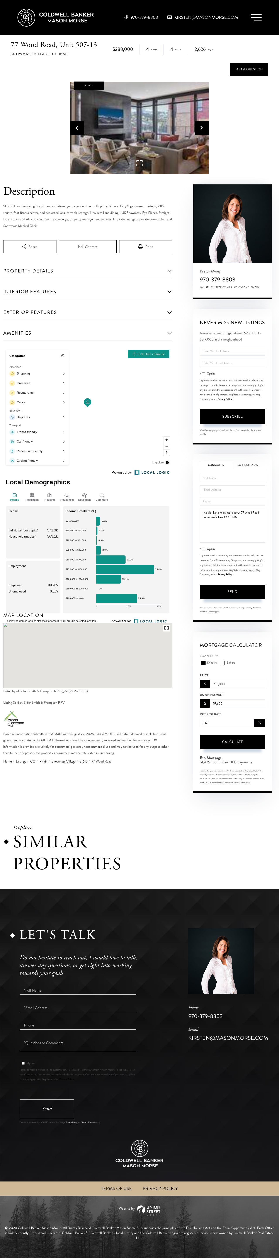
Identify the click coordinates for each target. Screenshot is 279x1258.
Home (7, 761)
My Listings (207, 287)
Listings (21, 761)
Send (233, 591)
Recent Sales (224, 287)
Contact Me (241, 287)
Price (204, 675)
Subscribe (232, 416)
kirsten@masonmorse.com (205, 17)
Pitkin (43, 761)
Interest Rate (210, 714)
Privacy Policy (225, 399)
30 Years (211, 663)
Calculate (232, 741)
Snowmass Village (64, 761)
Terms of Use (116, 1188)
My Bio (255, 287)
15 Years (230, 663)
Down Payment (212, 695)
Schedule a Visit (249, 465)
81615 (84, 761)
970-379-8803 (144, 17)
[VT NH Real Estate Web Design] (139, 1210)
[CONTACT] (249, 69)
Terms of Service (207, 611)
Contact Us (216, 465)
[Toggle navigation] (256, 17)
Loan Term (209, 656)
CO (32, 761)
